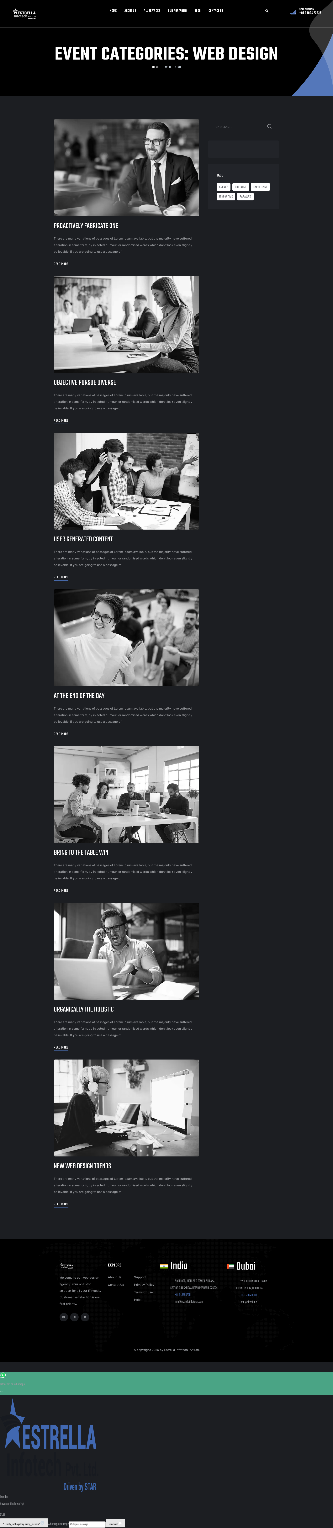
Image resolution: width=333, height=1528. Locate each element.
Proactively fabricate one (86, 226)
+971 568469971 (248, 1295)
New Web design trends (82, 1166)
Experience (260, 187)
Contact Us (116, 1285)
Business (240, 187)
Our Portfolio (177, 11)
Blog (197, 11)
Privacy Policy (144, 1285)
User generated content (83, 539)
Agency (223, 187)
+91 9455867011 (183, 1295)
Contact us (216, 11)
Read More (61, 264)
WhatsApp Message (58, 1524)
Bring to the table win (81, 852)
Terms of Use (143, 1292)
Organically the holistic (84, 1009)
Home (113, 11)
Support (140, 1277)
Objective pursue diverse (85, 382)
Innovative (226, 196)
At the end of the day (79, 696)
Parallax (245, 196)
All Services (152, 11)
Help (137, 1300)
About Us (130, 11)
